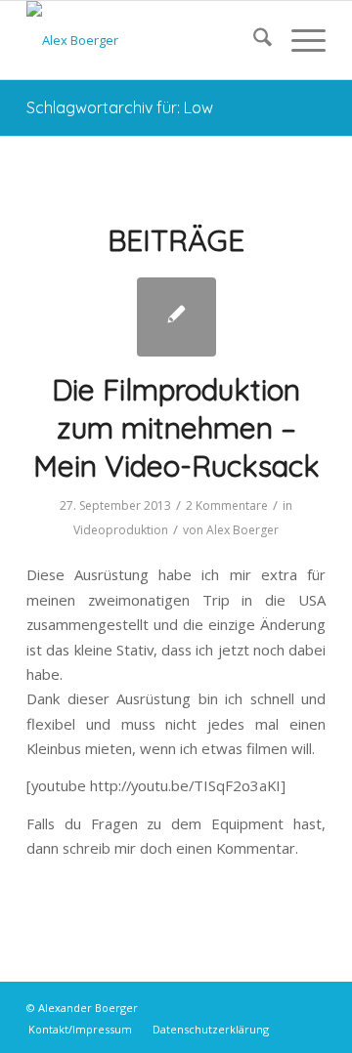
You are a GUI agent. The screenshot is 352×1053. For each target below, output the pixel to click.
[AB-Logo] (146, 40)
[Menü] (299, 40)
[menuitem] (253, 40)
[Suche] (253, 40)
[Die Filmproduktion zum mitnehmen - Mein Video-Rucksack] (176, 317)
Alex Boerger (242, 530)
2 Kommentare (227, 505)
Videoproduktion (120, 530)
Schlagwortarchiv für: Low (119, 107)
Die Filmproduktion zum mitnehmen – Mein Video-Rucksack (176, 427)
